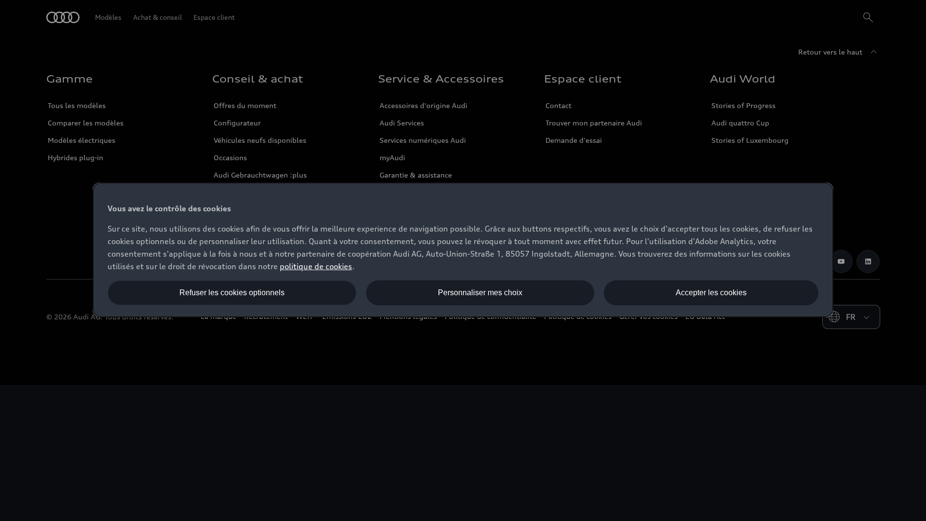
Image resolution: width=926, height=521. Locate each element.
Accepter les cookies (711, 292)
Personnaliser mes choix (480, 292)
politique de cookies (316, 266)
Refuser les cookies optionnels (232, 292)
